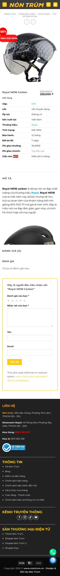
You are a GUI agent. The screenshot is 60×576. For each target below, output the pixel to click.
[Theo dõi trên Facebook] (19, 517)
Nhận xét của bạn (18, 305)
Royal (35, 192)
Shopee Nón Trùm (15, 538)
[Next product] (26, 21)
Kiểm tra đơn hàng (15, 476)
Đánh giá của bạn (18, 296)
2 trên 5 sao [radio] (12, 301)
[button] (4, 4)
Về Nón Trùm (12, 466)
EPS (34, 103)
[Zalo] (53, 560)
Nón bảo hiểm (27, 14)
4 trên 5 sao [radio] (20, 301)
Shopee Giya (11, 548)
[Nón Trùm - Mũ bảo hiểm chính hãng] (26, 4)
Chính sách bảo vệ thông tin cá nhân (24, 499)
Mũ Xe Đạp (44, 14)
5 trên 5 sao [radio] (24, 301)
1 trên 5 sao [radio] (8, 301)
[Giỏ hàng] (55, 4)
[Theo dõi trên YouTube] (36, 517)
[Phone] (53, 552)
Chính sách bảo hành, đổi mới (21, 485)
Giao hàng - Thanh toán (17, 495)
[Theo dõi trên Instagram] (24, 517)
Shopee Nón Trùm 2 (15, 543)
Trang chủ (10, 14)
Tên (9, 332)
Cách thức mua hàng (16, 490)
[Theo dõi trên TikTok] (30, 517)
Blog (7, 471)
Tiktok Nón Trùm (14, 533)
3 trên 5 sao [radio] (16, 301)
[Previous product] (33, 21)
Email (10, 346)
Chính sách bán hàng (16, 480)
